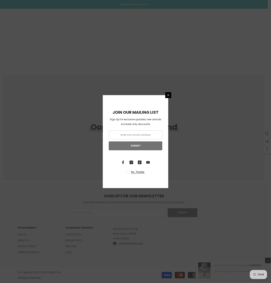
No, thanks (137, 172)
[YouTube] (148, 162)
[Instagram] (131, 162)
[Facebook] (123, 162)
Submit (136, 145)
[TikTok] (140, 162)
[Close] (168, 95)
